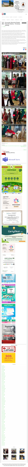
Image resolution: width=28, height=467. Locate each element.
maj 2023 (3, 405)
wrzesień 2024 (3, 389)
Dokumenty (3, 19)
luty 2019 (3, 433)
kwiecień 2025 (3, 381)
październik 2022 (3, 413)
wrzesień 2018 (3, 438)
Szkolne (7, 143)
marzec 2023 (3, 407)
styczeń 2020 (3, 424)
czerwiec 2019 (3, 430)
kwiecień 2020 (3, 421)
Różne (21, 19)
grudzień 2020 (3, 415)
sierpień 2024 (3, 390)
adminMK (4, 26)
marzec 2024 (3, 395)
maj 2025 (3, 380)
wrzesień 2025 (3, 377)
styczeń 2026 (3, 372)
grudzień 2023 (3, 398)
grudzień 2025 (3, 373)
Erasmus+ (12, 19)
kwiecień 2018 (3, 442)
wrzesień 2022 (3, 414)
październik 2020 (3, 416)
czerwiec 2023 (3, 404)
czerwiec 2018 (3, 440)
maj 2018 (3, 441)
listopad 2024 (3, 387)
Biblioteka (8, 19)
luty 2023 (3, 408)
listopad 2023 (3, 399)
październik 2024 (3, 388)
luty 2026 (3, 371)
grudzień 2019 (3, 425)
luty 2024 (3, 396)
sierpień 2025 (3, 378)
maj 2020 (3, 420)
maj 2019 (3, 431)
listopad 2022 (3, 412)
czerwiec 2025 (3, 379)
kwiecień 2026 (3, 369)
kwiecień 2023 (3, 406)
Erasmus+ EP (17, 19)
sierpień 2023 (3, 403)
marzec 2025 (3, 382)
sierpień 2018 (3, 439)
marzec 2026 (3, 370)
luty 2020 (3, 423)
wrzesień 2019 (3, 429)
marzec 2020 (3, 422)
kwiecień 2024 (3, 394)
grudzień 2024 (3, 386)
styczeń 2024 (3, 397)
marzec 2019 (3, 432)
